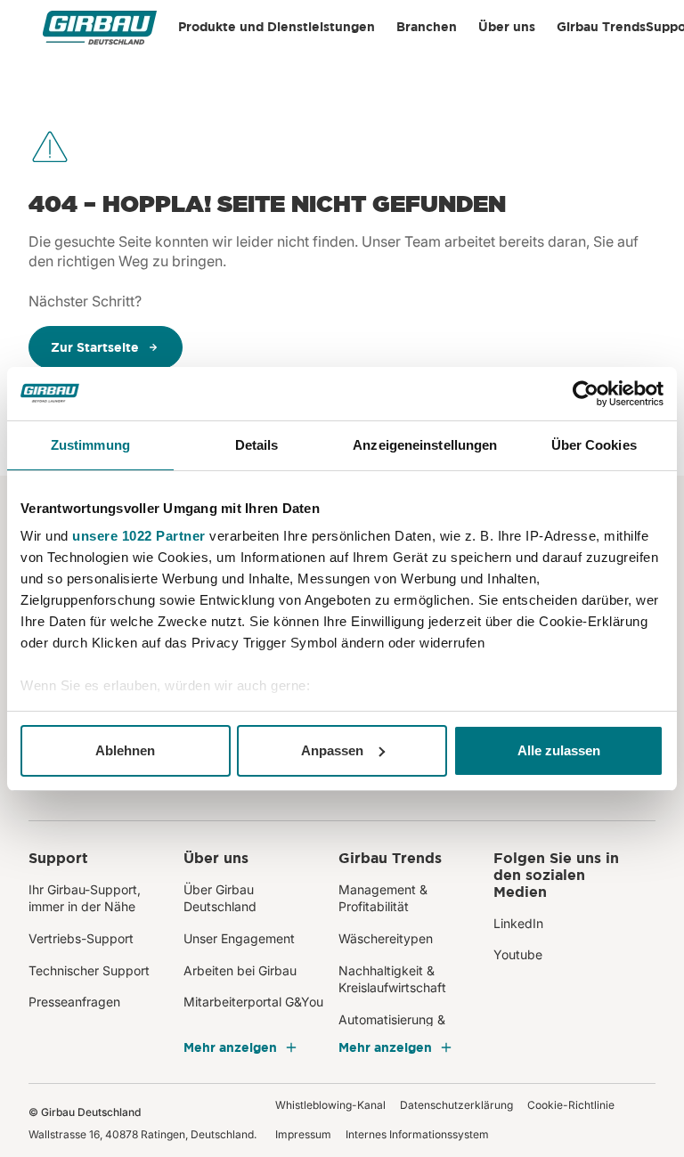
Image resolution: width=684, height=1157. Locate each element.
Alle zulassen (558, 750)
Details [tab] (257, 444)
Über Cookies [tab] (594, 444)
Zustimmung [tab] (90, 444)
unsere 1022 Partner (139, 535)
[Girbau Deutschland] (100, 27)
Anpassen (332, 750)
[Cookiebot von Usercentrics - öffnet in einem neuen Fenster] (586, 393)
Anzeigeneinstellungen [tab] (425, 444)
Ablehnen (125, 750)
